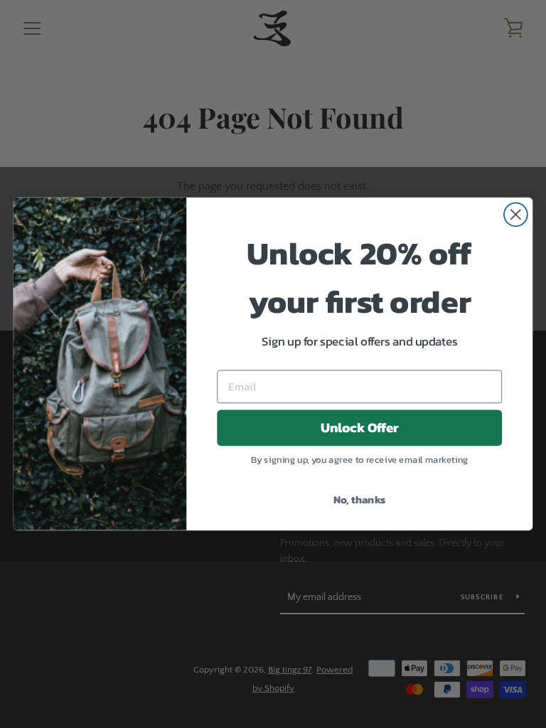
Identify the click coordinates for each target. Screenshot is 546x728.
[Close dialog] (516, 214)
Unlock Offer (360, 428)
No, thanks (359, 499)
